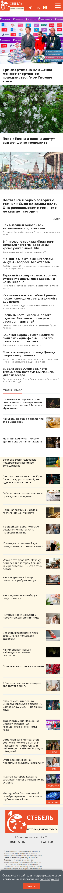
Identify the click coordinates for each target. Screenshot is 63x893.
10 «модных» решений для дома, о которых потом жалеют (23, 545)
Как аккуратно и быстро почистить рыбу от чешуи (20, 579)
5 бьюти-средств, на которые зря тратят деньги (22, 685)
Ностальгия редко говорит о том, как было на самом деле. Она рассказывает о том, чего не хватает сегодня (30, 206)
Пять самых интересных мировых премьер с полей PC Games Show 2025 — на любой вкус (23, 705)
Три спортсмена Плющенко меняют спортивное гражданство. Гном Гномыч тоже (27, 75)
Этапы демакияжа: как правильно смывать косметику (23, 761)
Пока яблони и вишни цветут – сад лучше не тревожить (30, 141)
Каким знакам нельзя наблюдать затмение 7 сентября (18, 652)
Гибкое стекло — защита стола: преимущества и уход (23, 495)
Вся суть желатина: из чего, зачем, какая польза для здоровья (20, 636)
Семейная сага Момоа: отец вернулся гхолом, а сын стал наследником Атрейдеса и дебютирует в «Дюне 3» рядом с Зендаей (23, 745)
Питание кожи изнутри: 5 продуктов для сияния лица (21, 616)
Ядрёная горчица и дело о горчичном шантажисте (20, 511)
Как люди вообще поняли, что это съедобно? (23, 420)
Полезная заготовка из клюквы (23, 666)
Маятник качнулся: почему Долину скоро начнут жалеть (22, 440)
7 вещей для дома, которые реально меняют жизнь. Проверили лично (21, 529)
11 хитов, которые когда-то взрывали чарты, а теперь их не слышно (23, 779)
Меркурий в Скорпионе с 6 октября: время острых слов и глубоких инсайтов (22, 796)
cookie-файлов (49, 879)
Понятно (31, 886)
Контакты (18, 842)
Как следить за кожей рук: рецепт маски (20, 597)
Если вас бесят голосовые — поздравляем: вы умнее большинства (21, 462)
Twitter (47, 842)
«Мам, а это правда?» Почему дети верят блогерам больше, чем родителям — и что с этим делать (22, 564)
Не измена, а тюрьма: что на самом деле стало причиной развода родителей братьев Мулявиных (22, 404)
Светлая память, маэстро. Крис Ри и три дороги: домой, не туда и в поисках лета (23, 479)
